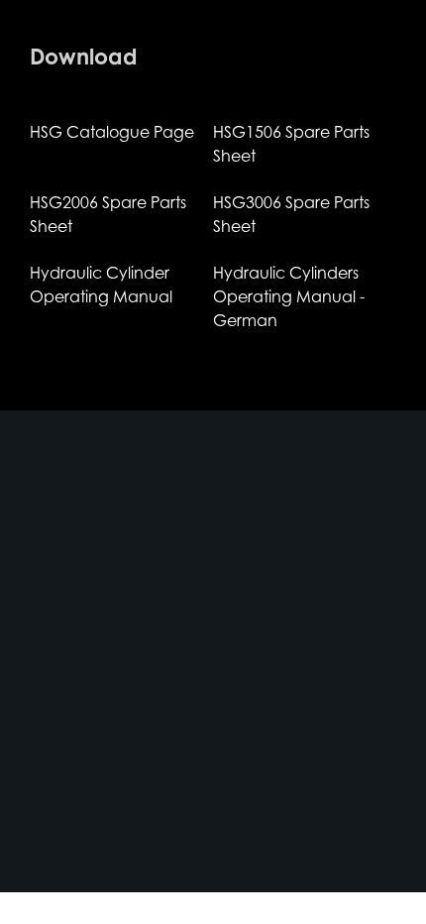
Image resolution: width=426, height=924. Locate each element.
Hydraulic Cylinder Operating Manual (101, 284)
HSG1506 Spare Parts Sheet (291, 144)
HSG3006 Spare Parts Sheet (291, 214)
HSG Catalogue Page (112, 132)
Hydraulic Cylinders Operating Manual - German (289, 296)
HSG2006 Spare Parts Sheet (108, 214)
